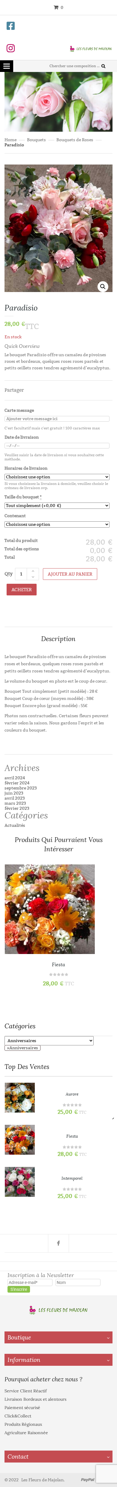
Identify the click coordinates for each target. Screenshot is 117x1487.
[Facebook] (58, 1243)
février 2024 (17, 783)
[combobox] (22, 1048)
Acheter (21, 589)
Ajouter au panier (70, 574)
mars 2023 (15, 803)
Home (10, 139)
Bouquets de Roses (74, 139)
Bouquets (36, 139)
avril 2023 (14, 798)
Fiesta (58, 964)
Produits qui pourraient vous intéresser (59, 844)
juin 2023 (13, 793)
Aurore (72, 1094)
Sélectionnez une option (101, 890)
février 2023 (16, 808)
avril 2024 (14, 778)
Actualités (14, 825)
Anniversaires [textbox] (22, 1047)
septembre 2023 (20, 788)
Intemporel (72, 1178)
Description (58, 639)
